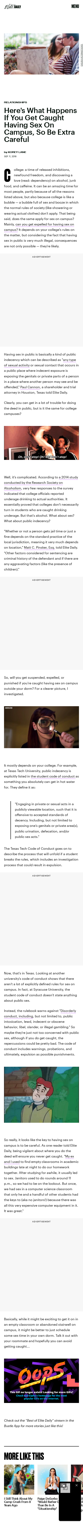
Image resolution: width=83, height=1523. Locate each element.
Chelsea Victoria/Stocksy (81, 55)
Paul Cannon (30, 387)
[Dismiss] (76, 1485)
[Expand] (63, 1485)
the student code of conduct (53, 776)
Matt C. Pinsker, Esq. (39, 547)
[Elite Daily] (12, 6)
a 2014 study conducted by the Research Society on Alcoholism (41, 482)
